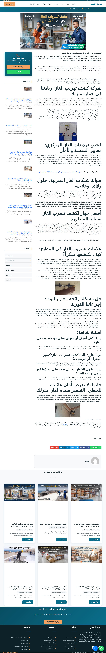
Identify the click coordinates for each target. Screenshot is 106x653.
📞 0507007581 (18, 66)
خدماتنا (62, 4)
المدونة (68, 4)
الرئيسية (74, 4)
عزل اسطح (32, 4)
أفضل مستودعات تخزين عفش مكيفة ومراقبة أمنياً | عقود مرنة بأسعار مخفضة (20, 206)
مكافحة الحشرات (10, 270)
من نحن (56, 4)
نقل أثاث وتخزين (10, 260)
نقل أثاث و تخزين (41, 4)
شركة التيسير (96, 4)
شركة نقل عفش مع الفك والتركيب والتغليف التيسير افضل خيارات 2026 (21, 153)
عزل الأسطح (9, 265)
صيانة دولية (8, 279)
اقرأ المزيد (95, 539)
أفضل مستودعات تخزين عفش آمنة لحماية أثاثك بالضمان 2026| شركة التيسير (19, 100)
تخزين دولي (9, 275)
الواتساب (64, 424)
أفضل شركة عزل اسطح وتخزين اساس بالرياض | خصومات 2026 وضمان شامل (60, 172)
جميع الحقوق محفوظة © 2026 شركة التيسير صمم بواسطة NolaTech (87, 652)
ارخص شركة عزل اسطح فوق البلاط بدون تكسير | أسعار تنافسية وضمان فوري (19, 232)
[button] (96, 447)
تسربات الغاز (9, 255)
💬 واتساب (18, 71)
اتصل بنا (50, 4)
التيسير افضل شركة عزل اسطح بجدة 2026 (19, 125)
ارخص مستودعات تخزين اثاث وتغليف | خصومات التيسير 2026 (20, 179)
